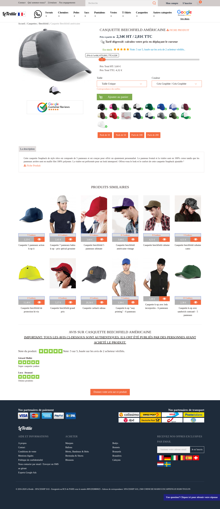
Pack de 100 (137, 135)
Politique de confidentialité (30, 460)
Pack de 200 (153, 135)
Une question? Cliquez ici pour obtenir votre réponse (192, 497)
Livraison (52, 2)
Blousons (69, 460)
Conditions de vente (27, 451)
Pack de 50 (121, 135)
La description (27, 149)
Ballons (68, 447)
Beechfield (43, 23)
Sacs (86, 12)
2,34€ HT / (125, 36)
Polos (76, 12)
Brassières (116, 456)
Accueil (21, 23)
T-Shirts (126, 12)
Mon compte (172, 3)
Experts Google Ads (27, 472)
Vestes (113, 12)
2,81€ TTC (143, 36)
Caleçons (116, 460)
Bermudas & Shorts (74, 456)
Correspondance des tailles (108, 89)
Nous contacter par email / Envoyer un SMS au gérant (38, 466)
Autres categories (162, 12)
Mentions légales (25, 456)
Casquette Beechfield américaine (65, 23)
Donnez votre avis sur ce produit (110, 392)
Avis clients (184, 19)
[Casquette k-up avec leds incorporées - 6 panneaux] (156, 277)
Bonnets (116, 447)
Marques (69, 443)
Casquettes (142, 12)
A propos (22, 443)
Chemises (63, 12)
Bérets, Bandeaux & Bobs (77, 451)
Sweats (49, 12)
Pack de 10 (105, 135)
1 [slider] (102, 59)
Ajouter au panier (115, 96)
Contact (21, 2)
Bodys (115, 443)
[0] (198, 3)
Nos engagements (67, 2)
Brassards (116, 451)
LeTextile (9, 13)
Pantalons (99, 12)
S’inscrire (187, 3)
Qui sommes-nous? (37, 2)
